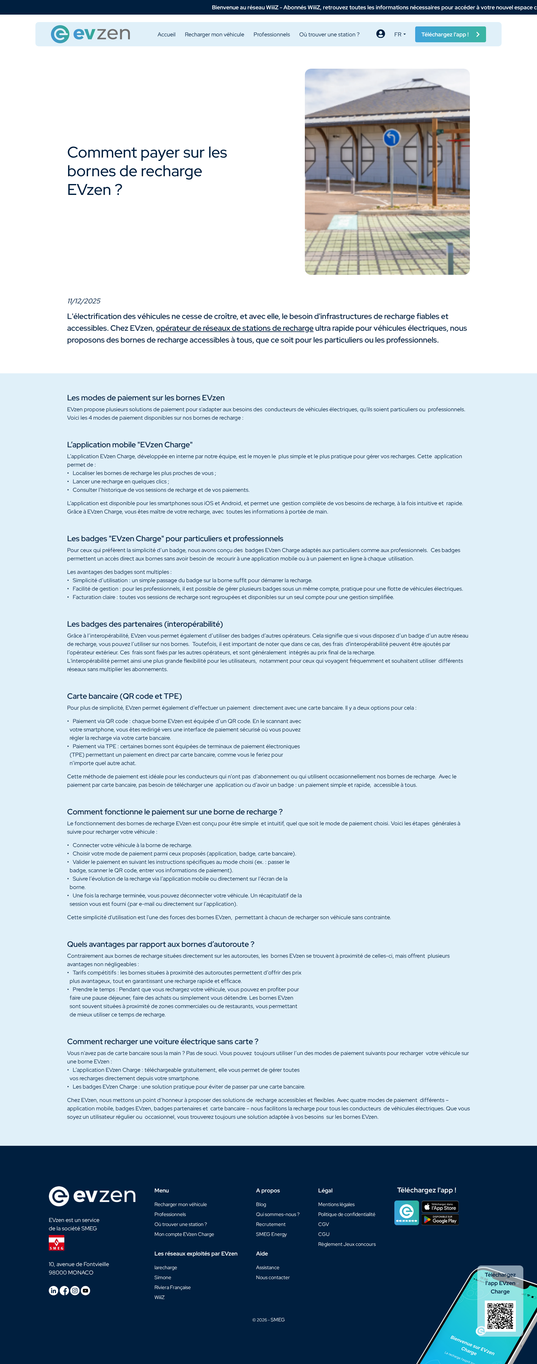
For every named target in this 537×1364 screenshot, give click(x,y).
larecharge (165, 1267)
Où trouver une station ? (329, 34)
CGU (323, 1234)
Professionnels (272, 34)
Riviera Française (172, 1287)
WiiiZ (159, 1297)
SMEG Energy (271, 1234)
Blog (261, 1204)
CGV (323, 1224)
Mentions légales (336, 1204)
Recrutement (271, 1224)
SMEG (278, 1319)
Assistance (267, 1267)
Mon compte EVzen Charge (184, 1234)
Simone (162, 1277)
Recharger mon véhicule (214, 34)
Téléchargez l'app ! (426, 1190)
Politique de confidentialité (346, 1214)
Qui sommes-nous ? (278, 1214)
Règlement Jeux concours (347, 1244)
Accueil (167, 34)
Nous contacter (273, 1277)
